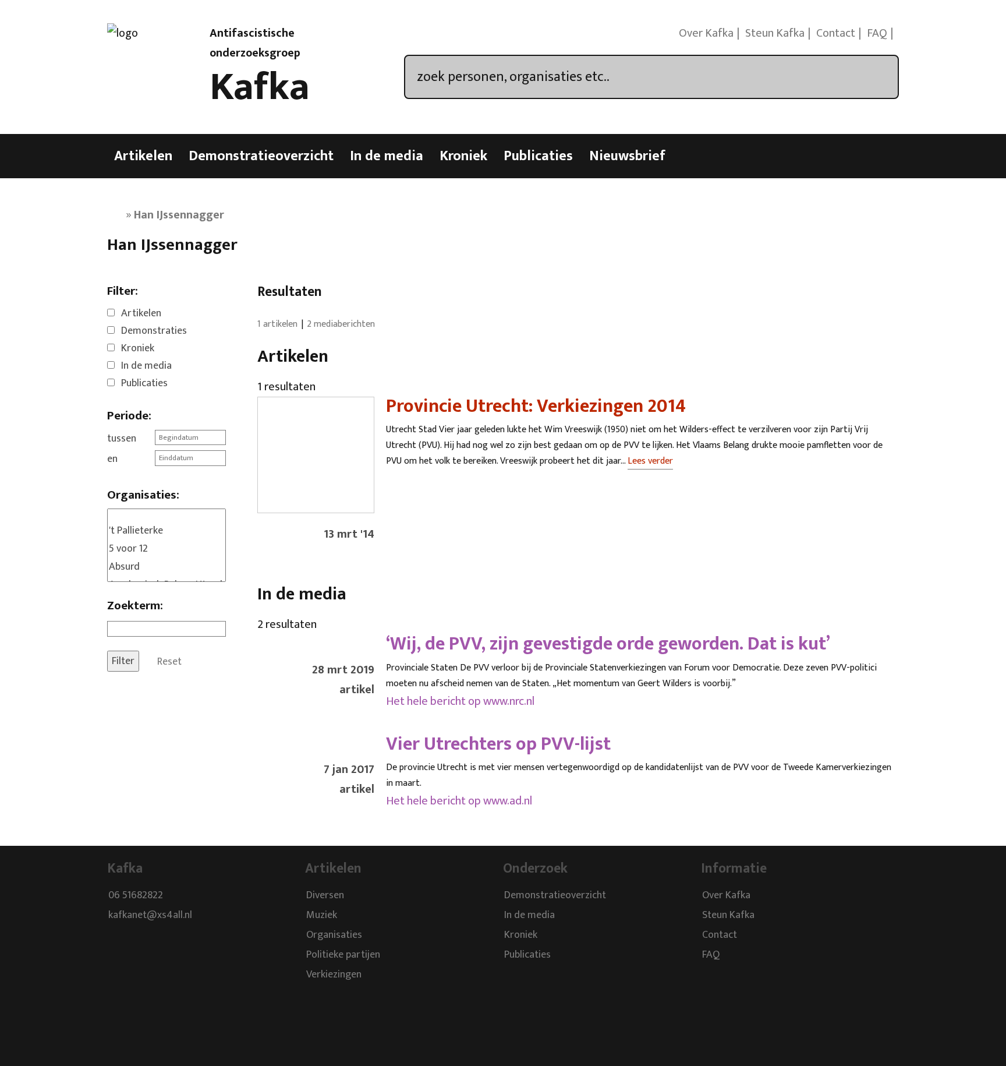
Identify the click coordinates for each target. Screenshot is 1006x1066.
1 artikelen (277, 324)
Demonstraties (154, 331)
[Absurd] (166, 567)
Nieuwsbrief (627, 156)
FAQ (877, 33)
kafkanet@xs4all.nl (150, 915)
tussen (121, 438)
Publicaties (538, 156)
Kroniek (463, 156)
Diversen (325, 896)
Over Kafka (706, 33)
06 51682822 (135, 896)
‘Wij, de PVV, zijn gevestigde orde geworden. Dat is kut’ (608, 644)
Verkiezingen (334, 975)
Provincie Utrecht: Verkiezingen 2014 (536, 406)
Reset (169, 661)
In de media (386, 156)
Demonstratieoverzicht (261, 156)
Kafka (260, 87)
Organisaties (334, 935)
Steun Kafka (775, 33)
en (112, 459)
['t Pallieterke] (166, 531)
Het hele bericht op (460, 701)
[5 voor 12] (166, 549)
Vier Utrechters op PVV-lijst (498, 744)
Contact (835, 33)
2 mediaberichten (341, 324)
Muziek (321, 915)
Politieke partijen (343, 955)
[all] (166, 515)
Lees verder (650, 461)
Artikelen (143, 156)
